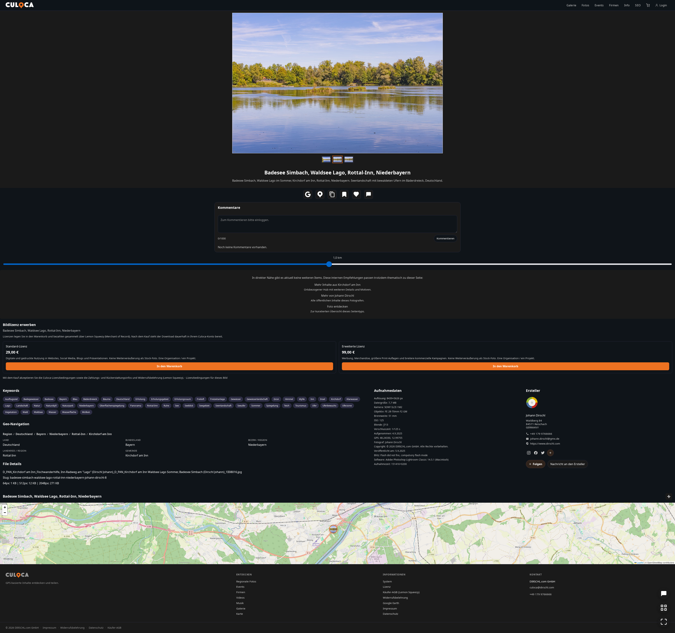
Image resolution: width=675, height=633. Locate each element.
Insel (322, 399)
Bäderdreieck (90, 399)
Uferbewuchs (329, 405)
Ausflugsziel (11, 399)
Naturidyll (51, 405)
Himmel (289, 399)
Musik (240, 603)
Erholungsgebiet (160, 399)
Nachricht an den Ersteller (567, 464)
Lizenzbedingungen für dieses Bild (206, 377)
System (387, 581)
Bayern (63, 399)
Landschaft (22, 405)
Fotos (585, 5)
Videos (240, 597)
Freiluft (200, 399)
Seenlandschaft (224, 405)
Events (599, 5)
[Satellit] (669, 496)
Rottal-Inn (152, 405)
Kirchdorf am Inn (100, 434)
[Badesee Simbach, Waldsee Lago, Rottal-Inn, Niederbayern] (326, 159)
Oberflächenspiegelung (112, 405)
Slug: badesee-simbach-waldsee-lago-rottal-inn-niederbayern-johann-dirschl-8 (55, 477)
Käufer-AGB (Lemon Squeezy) (401, 592)
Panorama (135, 405)
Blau (75, 399)
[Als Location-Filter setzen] (320, 194)
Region (7, 434)
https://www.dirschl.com (545, 443)
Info (627, 5)
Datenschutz (390, 613)
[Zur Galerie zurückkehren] (663, 607)
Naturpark (67, 405)
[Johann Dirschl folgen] (550, 452)
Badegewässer (31, 399)
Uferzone (347, 405)
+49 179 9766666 (541, 433)
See (177, 405)
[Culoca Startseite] (20, 5)
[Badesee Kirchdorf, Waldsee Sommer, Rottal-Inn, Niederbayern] (349, 159)
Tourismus (300, 405)
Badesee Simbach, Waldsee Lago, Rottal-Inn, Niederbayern (337, 172)
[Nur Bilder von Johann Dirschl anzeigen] (532, 403)
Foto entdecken (337, 306)
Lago (7, 405)
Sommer (255, 405)
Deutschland (123, 399)
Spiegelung (272, 405)
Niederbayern (86, 405)
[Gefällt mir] (356, 194)
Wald (25, 412)
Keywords (11, 390)
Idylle (302, 399)
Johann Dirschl (535, 415)
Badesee (49, 399)
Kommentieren (445, 238)
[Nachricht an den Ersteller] (368, 194)
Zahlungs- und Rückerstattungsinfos (110, 377)
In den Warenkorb (169, 366)
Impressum (390, 608)
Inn (312, 399)
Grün (276, 399)
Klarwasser (352, 399)
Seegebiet (204, 405)
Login (663, 5)
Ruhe (166, 405)
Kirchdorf (336, 399)
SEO (638, 5)
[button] (333, 529)
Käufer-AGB (114, 627)
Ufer (314, 405)
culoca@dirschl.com (542, 587)
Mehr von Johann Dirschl (337, 296)
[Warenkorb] (648, 5)
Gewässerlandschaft (257, 399)
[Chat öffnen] (663, 593)
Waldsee (38, 412)
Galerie (571, 5)
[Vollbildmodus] (663, 621)
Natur (37, 405)
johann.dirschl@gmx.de (544, 438)
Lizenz (387, 586)
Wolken (86, 412)
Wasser (52, 412)
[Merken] (344, 194)
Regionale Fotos (246, 581)
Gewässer (236, 399)
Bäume (106, 399)
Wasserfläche (69, 412)
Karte (239, 613)
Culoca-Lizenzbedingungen (59, 377)
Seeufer (241, 405)
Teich (286, 405)
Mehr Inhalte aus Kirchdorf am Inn (337, 285)
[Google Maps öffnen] (307, 194)
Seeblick (189, 405)
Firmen (614, 5)
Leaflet (640, 562)
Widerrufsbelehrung (150, 377)
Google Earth (391, 603)
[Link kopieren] (332, 194)
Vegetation (11, 412)
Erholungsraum (183, 399)
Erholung (140, 399)
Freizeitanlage (217, 399)
